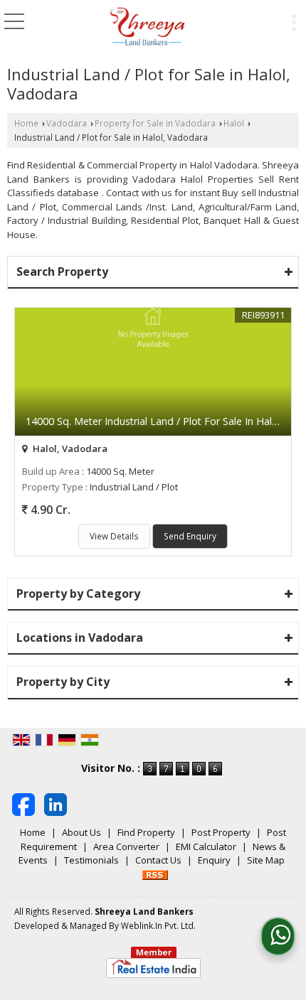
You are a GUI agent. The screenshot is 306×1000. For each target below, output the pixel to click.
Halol (233, 123)
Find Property (146, 832)
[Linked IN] (55, 803)
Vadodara (66, 123)
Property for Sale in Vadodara (155, 123)
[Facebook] (23, 803)
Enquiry (214, 860)
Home (26, 123)
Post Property (220, 832)
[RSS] (155, 874)
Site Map (266, 860)
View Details (114, 536)
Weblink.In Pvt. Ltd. (158, 925)
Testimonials (91, 860)
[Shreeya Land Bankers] (148, 27)
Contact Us (158, 860)
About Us (81, 832)
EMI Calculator (206, 846)
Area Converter (126, 846)
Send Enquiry (190, 536)
